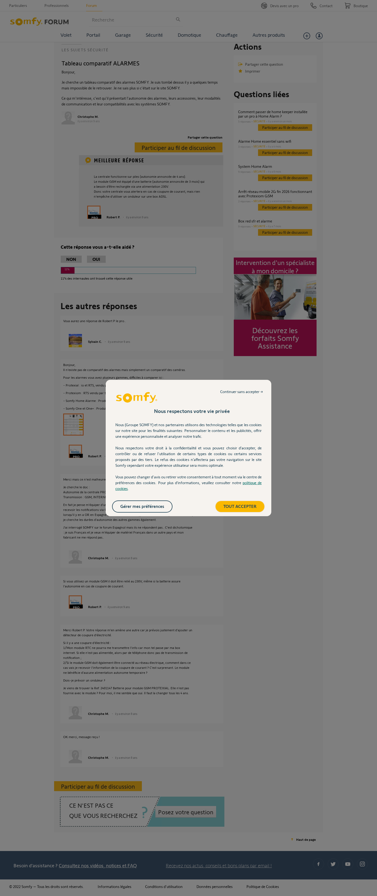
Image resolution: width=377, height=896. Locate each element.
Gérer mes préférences (142, 506)
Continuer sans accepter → (241, 391)
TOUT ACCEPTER (240, 506)
